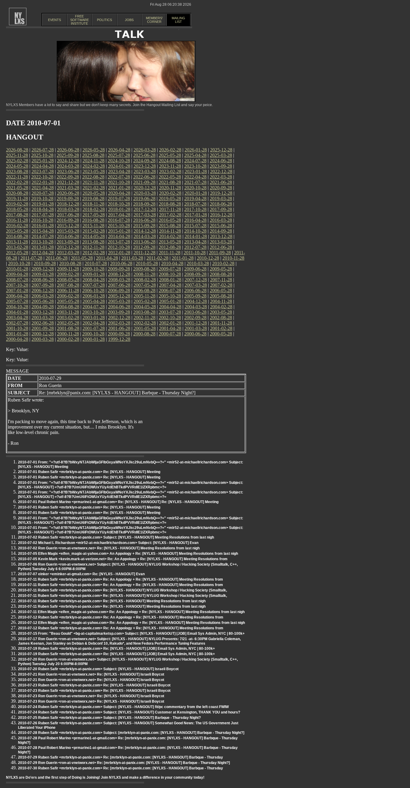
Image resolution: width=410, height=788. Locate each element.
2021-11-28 (93, 182)
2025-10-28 (42, 155)
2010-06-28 (121, 263)
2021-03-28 (68, 187)
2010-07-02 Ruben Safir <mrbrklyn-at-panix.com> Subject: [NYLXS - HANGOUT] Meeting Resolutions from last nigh (116, 537)
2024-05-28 (17, 166)
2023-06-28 (68, 171)
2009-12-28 (43, 268)
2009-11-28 (68, 268)
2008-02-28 (145, 279)
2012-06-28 (221, 247)
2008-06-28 (43, 279)
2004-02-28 (221, 306)
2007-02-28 (221, 285)
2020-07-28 (43, 193)
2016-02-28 (17, 225)
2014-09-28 (221, 231)
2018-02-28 (94, 209)
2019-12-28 (221, 193)
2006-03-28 (43, 295)
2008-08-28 (221, 274)
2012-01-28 (119, 252)
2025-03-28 (221, 155)
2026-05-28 (94, 149)
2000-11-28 (68, 333)
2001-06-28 (119, 328)
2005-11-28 (144, 295)
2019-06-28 (144, 198)
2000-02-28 (68, 339)
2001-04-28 (170, 328)
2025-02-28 (17, 160)
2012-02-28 (94, 252)
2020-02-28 (170, 193)
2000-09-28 (119, 333)
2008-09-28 (195, 274)
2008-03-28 (119, 279)
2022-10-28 (42, 176)
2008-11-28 (144, 274)
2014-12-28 (145, 231)
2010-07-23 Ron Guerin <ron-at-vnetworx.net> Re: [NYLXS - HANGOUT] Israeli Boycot (91, 696)
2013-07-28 (119, 241)
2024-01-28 (119, 166)
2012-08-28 (170, 247)
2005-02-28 (145, 301)
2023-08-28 (17, 171)
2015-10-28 (119, 225)
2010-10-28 (19, 263)
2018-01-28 (119, 209)
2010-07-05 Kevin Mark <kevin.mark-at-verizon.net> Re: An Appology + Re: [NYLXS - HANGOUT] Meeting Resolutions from (123, 559)
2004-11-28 (221, 301)
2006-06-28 (195, 290)
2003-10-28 (93, 312)
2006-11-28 (68, 290)
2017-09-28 (221, 209)
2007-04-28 (170, 285)
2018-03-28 (68, 209)
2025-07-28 (119, 155)
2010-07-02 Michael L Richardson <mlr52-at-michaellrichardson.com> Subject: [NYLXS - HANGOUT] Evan (108, 543)
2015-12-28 (68, 225)
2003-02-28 (68, 317)
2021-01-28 (119, 187)
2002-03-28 (119, 322)
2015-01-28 (119, 231)
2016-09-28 (68, 220)
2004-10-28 (17, 306)
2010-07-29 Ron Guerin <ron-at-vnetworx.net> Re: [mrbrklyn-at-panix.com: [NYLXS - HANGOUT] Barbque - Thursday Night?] (124, 763)
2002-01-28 (170, 322)
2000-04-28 (17, 339)
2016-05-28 (170, 220)
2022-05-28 (170, 176)
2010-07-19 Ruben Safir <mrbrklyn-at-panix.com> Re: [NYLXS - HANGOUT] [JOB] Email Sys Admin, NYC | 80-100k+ (116, 648)
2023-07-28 (43, 171)
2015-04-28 (43, 231)
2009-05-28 (221, 268)
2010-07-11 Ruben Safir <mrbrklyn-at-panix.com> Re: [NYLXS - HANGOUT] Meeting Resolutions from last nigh (112, 601)
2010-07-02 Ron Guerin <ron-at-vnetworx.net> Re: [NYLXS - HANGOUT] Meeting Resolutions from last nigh (109, 548)
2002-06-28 (43, 322)
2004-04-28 (170, 306)
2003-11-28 (68, 312)
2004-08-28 (68, 306)
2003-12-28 (43, 312)
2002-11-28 (144, 317)
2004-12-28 (196, 301)
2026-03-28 (145, 149)
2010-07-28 (96, 263)
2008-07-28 (17, 279)
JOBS (129, 20)
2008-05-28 (68, 279)
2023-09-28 (221, 166)
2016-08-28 (93, 220)
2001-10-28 (17, 328)
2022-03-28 (221, 176)
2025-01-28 (43, 160)
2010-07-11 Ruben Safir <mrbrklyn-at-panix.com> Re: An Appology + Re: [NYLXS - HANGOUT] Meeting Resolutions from (120, 579)
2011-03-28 (132, 258)
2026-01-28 (196, 149)
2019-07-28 (119, 198)
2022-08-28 (93, 176)
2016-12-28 (221, 214)
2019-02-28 (17, 203)
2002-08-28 (221, 317)
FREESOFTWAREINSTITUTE (79, 19)
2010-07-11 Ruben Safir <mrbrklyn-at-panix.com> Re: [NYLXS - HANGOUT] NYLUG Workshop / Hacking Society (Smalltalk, (122, 590)
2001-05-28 (145, 328)
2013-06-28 (144, 241)
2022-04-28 (195, 176)
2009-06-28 (195, 268)
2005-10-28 (170, 295)
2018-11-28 (93, 203)
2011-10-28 (195, 252)
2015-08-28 (170, 225)
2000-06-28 (195, 333)
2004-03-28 (196, 306)
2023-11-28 (170, 166)
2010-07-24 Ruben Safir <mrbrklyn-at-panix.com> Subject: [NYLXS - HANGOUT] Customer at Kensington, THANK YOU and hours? (129, 712)
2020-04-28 (119, 193)
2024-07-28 (195, 160)
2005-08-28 (221, 295)
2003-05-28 (221, 312)
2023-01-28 (196, 171)
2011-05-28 (82, 258)
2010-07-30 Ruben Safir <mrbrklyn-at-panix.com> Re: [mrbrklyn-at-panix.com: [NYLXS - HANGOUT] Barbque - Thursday (120, 768)
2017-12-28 (145, 209)
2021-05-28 (17, 187)
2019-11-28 (17, 198)
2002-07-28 (17, 322)
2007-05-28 (145, 285)
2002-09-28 (195, 317)
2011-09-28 (220, 252)
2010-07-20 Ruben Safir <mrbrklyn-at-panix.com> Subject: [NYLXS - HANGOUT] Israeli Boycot (98, 669)
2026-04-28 (119, 149)
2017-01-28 (196, 214)
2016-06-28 (144, 220)
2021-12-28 (68, 182)
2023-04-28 (119, 171)
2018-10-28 (119, 203)
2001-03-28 (196, 328)
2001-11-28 (221, 322)
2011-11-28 (169, 252)
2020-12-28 (145, 187)
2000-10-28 (93, 333)
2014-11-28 (170, 231)
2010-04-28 (172, 263)
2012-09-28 (144, 247)
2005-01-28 (170, 301)
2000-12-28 (43, 333)
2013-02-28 (17, 247)
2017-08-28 (17, 214)
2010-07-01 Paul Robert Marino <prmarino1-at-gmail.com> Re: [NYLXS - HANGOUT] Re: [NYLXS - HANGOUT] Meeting (118, 502)
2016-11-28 (17, 220)
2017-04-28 (119, 214)
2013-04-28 (195, 241)
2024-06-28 (221, 160)
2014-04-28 (119, 236)
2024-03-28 (68, 166)
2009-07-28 (170, 268)
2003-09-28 (119, 312)
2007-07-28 (94, 285)
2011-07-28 (31, 258)
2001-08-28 (68, 328)
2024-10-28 (119, 160)
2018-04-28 (43, 209)
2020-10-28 (195, 187)
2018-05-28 (17, 209)
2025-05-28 (170, 155)
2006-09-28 (119, 290)
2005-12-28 (119, 295)
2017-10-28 (195, 209)
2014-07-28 (43, 236)
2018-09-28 (144, 203)
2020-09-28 (221, 187)
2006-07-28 (170, 290)
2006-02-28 (68, 295)
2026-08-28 (17, 149)
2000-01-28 (94, 339)
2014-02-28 (170, 236)
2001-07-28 (94, 328)
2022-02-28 (17, 182)
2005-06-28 (43, 301)
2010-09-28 (45, 263)
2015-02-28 (94, 231)
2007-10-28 (17, 285)
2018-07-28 (195, 203)
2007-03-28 (196, 285)
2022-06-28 (144, 176)
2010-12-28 (208, 258)
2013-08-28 (93, 241)
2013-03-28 (221, 241)
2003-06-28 (195, 312)
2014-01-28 (196, 236)
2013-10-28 (42, 241)
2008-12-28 (119, 274)
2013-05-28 (170, 241)
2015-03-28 (68, 231)
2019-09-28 (68, 198)
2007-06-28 (119, 285)
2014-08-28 (17, 236)
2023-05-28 (94, 171)
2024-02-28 (94, 166)
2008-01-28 (170, 279)
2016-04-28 (195, 220)
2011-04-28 (107, 258)
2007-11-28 (221, 279)
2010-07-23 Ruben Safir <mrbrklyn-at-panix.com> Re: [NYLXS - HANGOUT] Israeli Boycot (94, 685)
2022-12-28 (221, 171)
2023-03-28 (145, 171)
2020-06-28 (68, 193)
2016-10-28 (42, 220)
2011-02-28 (157, 258)
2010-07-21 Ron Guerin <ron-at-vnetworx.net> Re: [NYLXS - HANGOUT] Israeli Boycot (91, 674)
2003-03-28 (43, 317)
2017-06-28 (68, 214)
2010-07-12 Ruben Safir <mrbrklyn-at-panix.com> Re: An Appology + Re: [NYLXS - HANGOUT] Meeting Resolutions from (120, 617)
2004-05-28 (145, 306)
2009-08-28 (144, 268)
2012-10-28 (119, 247)
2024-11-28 (93, 160)
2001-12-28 (196, 322)
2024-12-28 (68, 160)
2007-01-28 (17, 290)
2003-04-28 (17, 317)
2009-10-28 (93, 268)
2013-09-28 (68, 241)
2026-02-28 (170, 149)
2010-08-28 (70, 263)
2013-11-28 (17, 241)
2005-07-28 (17, 301)
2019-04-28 (195, 198)
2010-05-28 (147, 263)
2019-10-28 (42, 198)
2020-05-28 (94, 193)
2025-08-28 (93, 155)
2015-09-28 (144, 225)
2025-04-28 (195, 155)
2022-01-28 (43, 182)
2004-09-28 (43, 306)
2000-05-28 (221, 333)
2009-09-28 (119, 268)
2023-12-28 (145, 166)
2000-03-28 (43, 339)
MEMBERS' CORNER (154, 19)
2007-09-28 (43, 285)
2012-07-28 (195, 247)
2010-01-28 (17, 268)
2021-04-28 (43, 187)
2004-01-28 (17, 312)
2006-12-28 (43, 290)
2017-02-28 (170, 214)
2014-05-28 (94, 236)
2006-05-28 (221, 290)
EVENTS (54, 20)
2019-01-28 (43, 203)
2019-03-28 (221, 198)
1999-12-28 (119, 339)
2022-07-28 (119, 176)
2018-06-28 (221, 203)
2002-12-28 (119, 317)
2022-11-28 (17, 176)
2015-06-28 (221, 225)
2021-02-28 (94, 187)
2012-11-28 (93, 247)
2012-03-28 (68, 252)
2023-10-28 (195, 166)
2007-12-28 (196, 279)
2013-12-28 (221, 236)
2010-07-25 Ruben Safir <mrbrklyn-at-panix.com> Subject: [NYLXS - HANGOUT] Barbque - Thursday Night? (109, 718)
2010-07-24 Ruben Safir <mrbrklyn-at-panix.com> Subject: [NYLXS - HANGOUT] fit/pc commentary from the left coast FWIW (123, 707)
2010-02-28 (223, 263)
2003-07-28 (170, 312)
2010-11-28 (233, 258)
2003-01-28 (94, 317)
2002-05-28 (68, 322)
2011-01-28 (183, 258)
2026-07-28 (43, 149)
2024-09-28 (144, 160)
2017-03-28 (145, 214)
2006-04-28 (17, 295)
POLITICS (104, 20)
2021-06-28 (221, 182)
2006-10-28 (93, 290)
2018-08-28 (170, 203)
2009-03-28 (43, 274)
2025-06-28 (144, 155)
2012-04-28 (43, 252)
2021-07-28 (195, 182)
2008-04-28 (94, 279)
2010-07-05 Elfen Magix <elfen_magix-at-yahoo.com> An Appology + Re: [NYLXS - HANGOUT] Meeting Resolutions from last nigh (128, 553)
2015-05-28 (17, 231)
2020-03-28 (145, 193)
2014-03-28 (145, 236)
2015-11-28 (93, 225)
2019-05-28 (170, 198)
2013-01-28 (43, 247)
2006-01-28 (94, 295)
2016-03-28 (221, 220)
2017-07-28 (43, 214)
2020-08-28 (17, 193)
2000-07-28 (170, 333)
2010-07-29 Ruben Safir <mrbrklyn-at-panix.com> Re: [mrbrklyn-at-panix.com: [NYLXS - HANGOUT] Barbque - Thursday (120, 757)
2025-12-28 (221, 149)
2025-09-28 (68, 155)
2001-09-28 (43, 328)
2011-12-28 (144, 252)
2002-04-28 (94, 322)
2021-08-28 (170, 182)
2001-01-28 (17, 333)
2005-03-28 (119, 301)
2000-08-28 (144, 333)
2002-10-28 (170, 317)
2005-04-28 (94, 301)
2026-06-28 (68, 149)
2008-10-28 (170, 274)
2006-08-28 (144, 290)
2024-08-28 (170, 160)
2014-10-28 (195, 231)
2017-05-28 (94, 214)
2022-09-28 (68, 176)
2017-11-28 (170, 209)
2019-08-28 (93, 198)
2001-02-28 (221, 328)
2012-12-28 (68, 247)
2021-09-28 (144, 182)
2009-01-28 (94, 274)
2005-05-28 (68, 301)
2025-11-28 (17, 155)
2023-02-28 (170, 171)
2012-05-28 (17, 252)
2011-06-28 (57, 258)
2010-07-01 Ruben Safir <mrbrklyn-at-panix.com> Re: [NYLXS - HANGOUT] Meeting (89, 472)
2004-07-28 (94, 306)
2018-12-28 (68, 203)
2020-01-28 (196, 193)
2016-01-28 (43, 225)
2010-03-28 (198, 263)
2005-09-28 (195, 295)
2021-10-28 (119, 182)
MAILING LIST (178, 19)
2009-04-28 (17, 274)
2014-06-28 (68, 236)
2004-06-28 (119, 306)
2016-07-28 (119, 220)
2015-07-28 (195, 225)
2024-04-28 (43, 166)
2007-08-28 (68, 285)
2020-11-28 (170, 187)
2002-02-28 (145, 322)
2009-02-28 (68, 274)
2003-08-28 (144, 312)
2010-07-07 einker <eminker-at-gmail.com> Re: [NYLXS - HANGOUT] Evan (81, 574)
